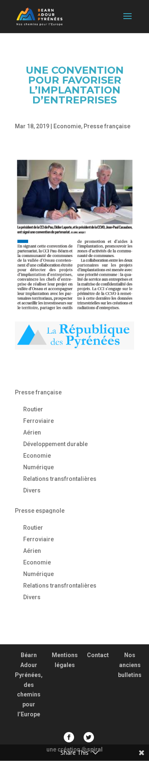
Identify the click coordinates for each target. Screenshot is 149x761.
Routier (33, 409)
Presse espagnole (40, 511)
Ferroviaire (38, 421)
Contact (98, 655)
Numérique (38, 467)
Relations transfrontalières (59, 478)
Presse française (107, 126)
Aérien (32, 432)
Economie (67, 126)
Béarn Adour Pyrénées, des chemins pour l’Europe (29, 685)
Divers (32, 490)
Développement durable (55, 444)
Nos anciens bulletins (130, 665)
